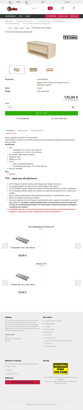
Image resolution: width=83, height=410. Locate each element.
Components (10, 16)
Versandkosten (50, 324)
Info (19, 2)
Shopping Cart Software (34, 404)
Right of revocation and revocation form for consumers (58, 342)
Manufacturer (22, 130)
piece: (7, 103)
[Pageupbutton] (77, 406)
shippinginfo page (19, 330)
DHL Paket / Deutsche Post (13, 338)
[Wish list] (62, 8)
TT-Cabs (26, 2)
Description (11, 130)
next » (22, 28)
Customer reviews (36, 130)
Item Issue (48, 335)
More (28, 16)
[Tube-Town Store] (12, 9)
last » (28, 28)
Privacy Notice (49, 329)
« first (10, 28)
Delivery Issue (49, 332)
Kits (21, 16)
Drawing (12, 174)
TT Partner (51, 16)
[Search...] (50, 8)
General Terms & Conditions (53, 321)
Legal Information (50, 346)
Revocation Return (51, 338)
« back (15, 28)
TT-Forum (10, 2)
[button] (73, 8)
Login (68, 2)
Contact (47, 326)
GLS (6, 336)
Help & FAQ (63, 16)
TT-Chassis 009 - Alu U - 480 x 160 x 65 (22, 248)
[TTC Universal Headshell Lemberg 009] (41, 50)
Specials (74, 16)
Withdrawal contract (22, 382)
